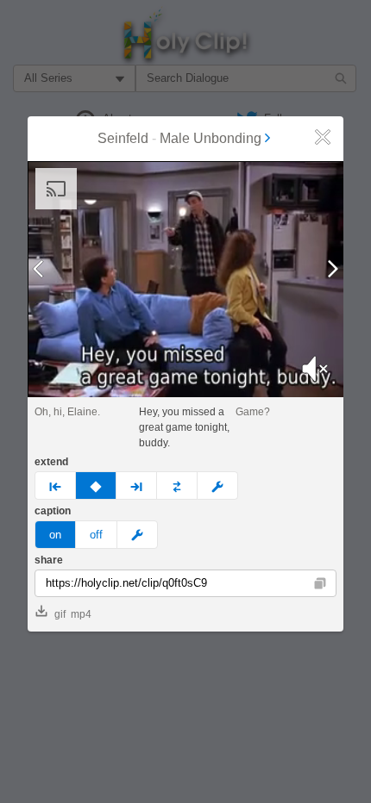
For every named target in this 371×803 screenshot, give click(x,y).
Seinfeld (122, 138)
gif (60, 614)
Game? (253, 412)
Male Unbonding (210, 138)
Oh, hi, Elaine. (67, 412)
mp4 (81, 614)
